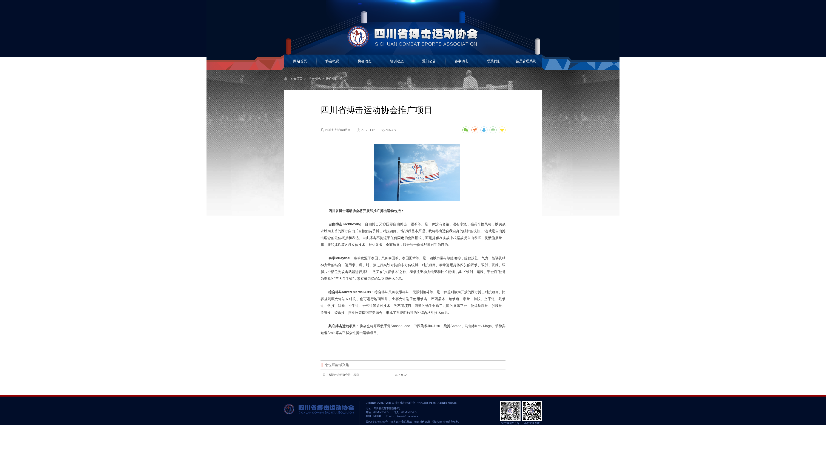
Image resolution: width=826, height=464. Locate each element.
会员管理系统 (526, 61)
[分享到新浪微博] (475, 130)
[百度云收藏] (502, 130)
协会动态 (364, 61)
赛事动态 (461, 61)
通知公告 (429, 61)
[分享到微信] (465, 130)
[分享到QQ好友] (484, 130)
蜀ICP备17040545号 (377, 421)
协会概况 (332, 61)
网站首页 (300, 61)
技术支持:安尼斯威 (401, 421)
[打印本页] (493, 130)
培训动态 (397, 61)
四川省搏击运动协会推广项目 (341, 374)
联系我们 (494, 61)
